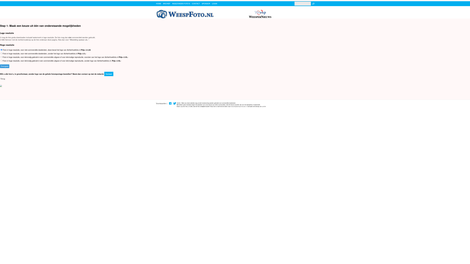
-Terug (2, 78)
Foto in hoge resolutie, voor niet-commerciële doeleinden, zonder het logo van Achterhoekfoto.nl (44, 53)
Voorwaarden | (161, 103)
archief (166, 3)
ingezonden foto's (181, 3)
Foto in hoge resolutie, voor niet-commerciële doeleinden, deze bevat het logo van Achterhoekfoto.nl (46, 50)
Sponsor (206, 3)
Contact (109, 74)
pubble (264, 106)
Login (214, 3)
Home (158, 3)
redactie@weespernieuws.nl (239, 106)
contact (196, 3)
